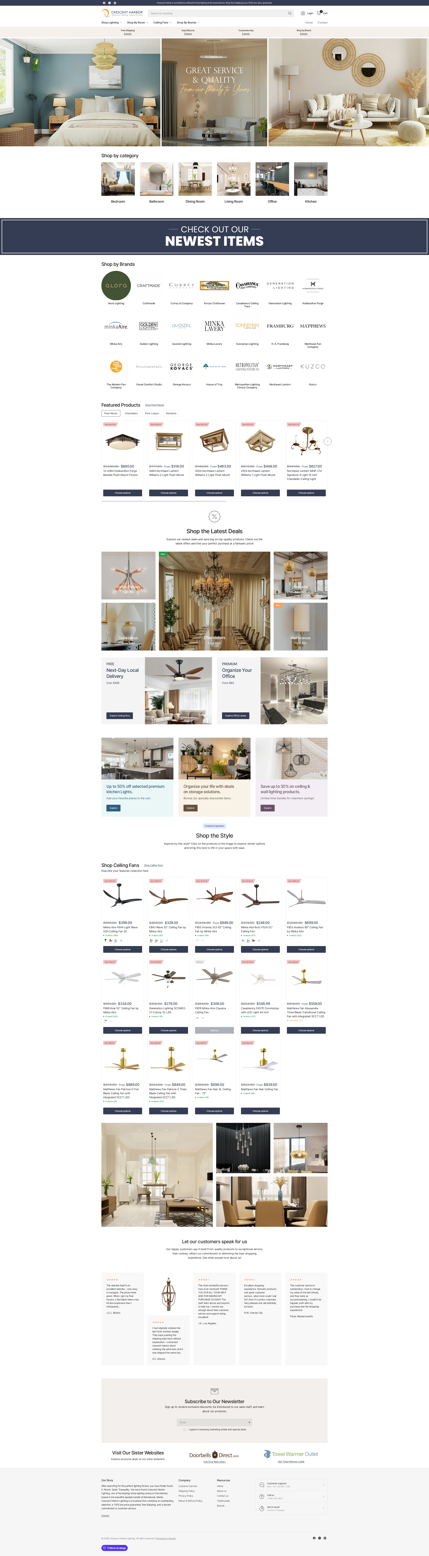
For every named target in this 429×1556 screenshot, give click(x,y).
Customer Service (187, 1486)
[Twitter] (109, 3)
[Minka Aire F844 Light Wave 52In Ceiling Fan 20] (122, 898)
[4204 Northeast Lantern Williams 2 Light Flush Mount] (214, 441)
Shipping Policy (186, 1490)
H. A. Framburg (280, 343)
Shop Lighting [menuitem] (110, 22)
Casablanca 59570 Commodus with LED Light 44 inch (260, 1010)
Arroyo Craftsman (214, 303)
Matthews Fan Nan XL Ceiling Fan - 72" (213, 1091)
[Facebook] (104, 3)
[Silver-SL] (162, 940)
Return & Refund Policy (190, 1500)
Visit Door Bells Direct (214, 1461)
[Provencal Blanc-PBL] (202, 1018)
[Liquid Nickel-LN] (197, 940)
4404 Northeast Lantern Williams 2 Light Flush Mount (166, 473)
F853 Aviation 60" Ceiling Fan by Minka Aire (305, 929)
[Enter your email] (249, 1422)
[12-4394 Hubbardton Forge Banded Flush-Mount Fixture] (122, 441)
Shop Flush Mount (154, 404)
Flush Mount (110, 413)
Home (309, 22)
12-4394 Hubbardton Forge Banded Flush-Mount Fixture (120, 473)
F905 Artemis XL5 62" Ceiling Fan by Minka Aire (213, 929)
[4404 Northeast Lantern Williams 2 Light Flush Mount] (168, 441)
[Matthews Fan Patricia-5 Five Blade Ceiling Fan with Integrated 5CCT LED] (122, 1060)
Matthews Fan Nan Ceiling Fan (259, 1089)
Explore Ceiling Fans (120, 715)
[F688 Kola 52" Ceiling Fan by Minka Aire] (122, 979)
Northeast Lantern (280, 384)
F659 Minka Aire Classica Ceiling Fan (210, 1010)
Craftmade (149, 303)
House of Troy (214, 384)
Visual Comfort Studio (149, 384)
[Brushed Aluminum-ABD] (243, 940)
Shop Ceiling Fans (153, 865)
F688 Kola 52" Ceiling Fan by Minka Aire (121, 1010)
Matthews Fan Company (313, 345)
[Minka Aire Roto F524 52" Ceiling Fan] (260, 898)
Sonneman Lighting (247, 343)
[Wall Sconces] (301, 627)
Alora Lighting (116, 303)
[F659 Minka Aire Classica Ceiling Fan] (214, 979)
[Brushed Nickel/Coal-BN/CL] (294, 940)
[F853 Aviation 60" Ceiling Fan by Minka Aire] (306, 898)
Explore (128, 33)
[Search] (290, 13)
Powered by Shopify (166, 1538)
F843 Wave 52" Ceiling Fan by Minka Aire (167, 929)
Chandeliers (131, 413)
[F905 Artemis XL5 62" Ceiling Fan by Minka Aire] (214, 898)
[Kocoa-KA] (105, 1021)
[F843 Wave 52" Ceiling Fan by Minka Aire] (168, 898)
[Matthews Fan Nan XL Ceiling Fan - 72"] (214, 1060)
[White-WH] (202, 940)
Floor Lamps (152, 413)
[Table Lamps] (128, 627)
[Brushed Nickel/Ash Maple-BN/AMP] (289, 940)
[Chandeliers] (214, 601)
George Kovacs (182, 384)
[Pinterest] (114, 3)
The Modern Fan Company (116, 386)
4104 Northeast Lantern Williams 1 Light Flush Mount (258, 473)
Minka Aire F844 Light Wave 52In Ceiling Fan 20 (120, 929)
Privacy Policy (185, 1495)
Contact (323, 22)
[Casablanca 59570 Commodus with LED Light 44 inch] (260, 979)
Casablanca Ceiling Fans (247, 305)
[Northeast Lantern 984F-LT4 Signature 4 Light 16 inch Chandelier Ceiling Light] (306, 441)
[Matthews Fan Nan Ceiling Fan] (260, 1060)
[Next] (327, 330)
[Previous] (101, 330)
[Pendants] (301, 575)
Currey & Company (182, 303)
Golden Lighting (149, 343)
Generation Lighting (280, 303)
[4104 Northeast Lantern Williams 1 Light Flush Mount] (260, 441)
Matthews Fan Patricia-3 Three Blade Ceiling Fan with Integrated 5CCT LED (168, 1093)
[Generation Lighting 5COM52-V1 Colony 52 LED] (168, 979)
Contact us (222, 1495)
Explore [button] (105, 1515)
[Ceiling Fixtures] (128, 575)
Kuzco (312, 384)
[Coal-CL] (105, 940)
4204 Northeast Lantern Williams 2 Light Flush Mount (212, 473)
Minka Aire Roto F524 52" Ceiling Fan (256, 929)
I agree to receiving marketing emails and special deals (217, 1429)
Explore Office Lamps (235, 715)
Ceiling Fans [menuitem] (160, 22)
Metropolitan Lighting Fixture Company (247, 386)
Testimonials (223, 1500)
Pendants (171, 413)
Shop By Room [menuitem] (136, 22)
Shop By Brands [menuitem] (186, 22)
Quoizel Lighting (181, 343)
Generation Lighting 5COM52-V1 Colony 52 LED (167, 1010)
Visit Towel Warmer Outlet (291, 1461)
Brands (220, 1505)
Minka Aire (116, 343)
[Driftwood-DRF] (116, 940)
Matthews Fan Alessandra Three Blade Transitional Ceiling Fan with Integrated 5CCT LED (306, 1012)
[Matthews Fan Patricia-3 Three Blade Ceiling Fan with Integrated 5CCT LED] (168, 1060)
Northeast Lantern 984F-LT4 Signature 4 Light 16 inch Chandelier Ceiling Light (304, 475)
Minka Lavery (214, 343)
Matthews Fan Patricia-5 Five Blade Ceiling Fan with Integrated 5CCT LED (121, 1093)
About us (221, 1490)
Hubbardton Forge (312, 303)
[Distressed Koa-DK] (110, 940)
